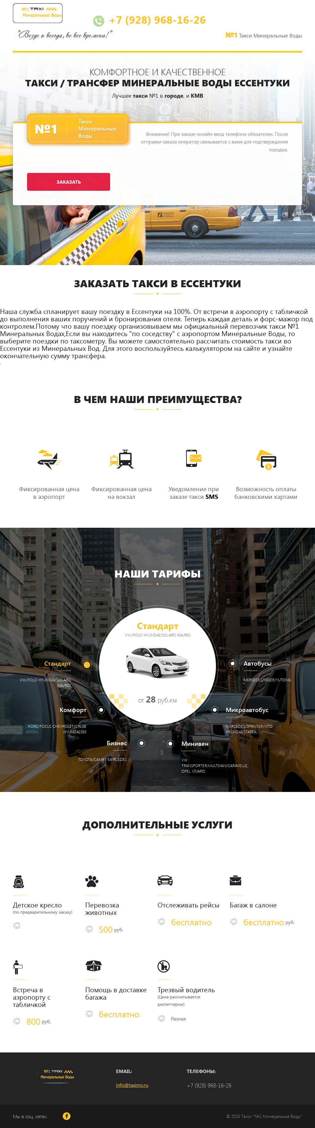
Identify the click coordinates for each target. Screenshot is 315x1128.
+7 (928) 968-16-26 (156, 19)
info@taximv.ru (132, 1085)
